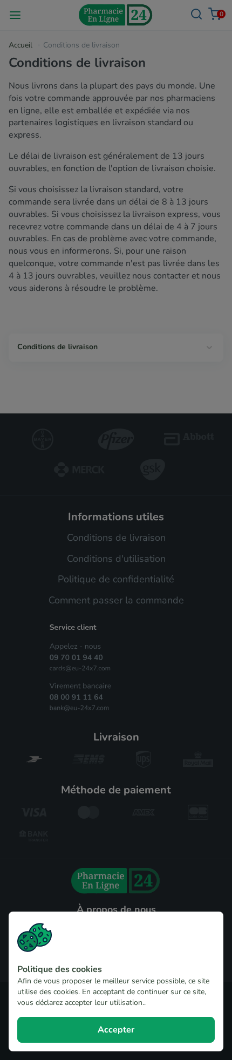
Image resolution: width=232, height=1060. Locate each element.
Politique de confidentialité (116, 579)
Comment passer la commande (116, 600)
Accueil (20, 45)
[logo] (116, 881)
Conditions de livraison (57, 347)
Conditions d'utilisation (116, 558)
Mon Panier (220, 14)
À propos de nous (116, 909)
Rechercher (196, 15)
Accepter (116, 1030)
